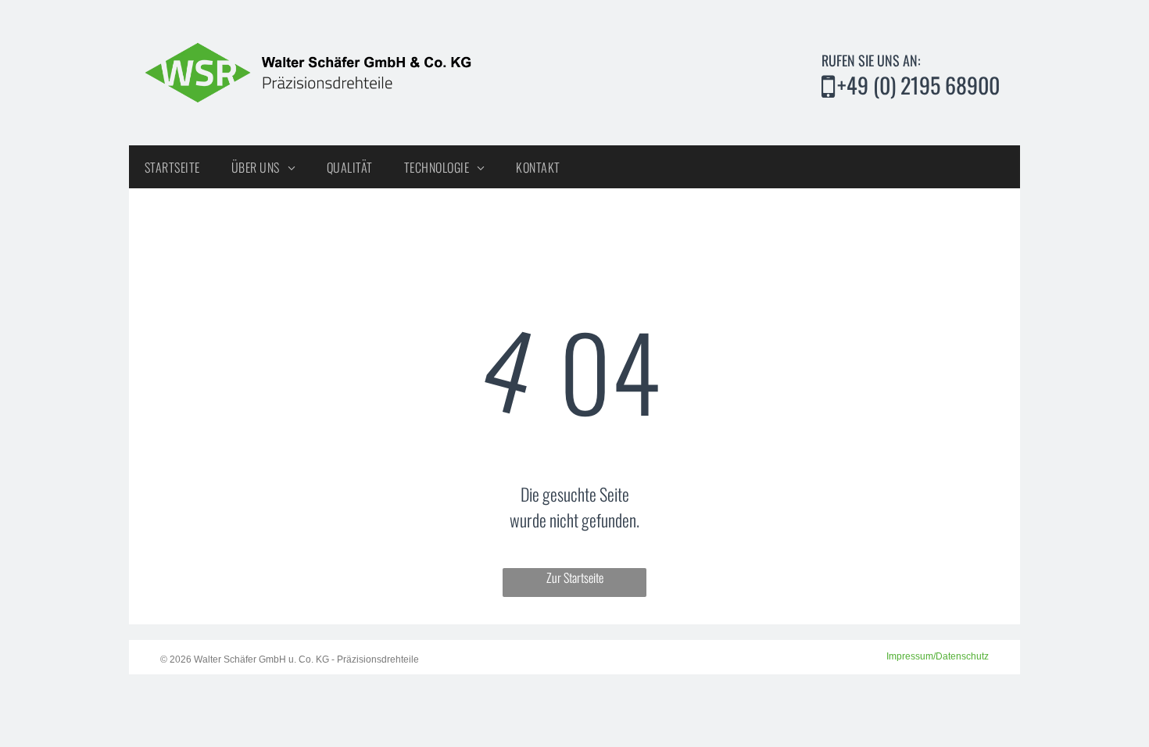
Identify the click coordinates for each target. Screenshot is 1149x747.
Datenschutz (962, 656)
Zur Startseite (574, 577)
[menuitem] (172, 166)
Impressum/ (911, 656)
